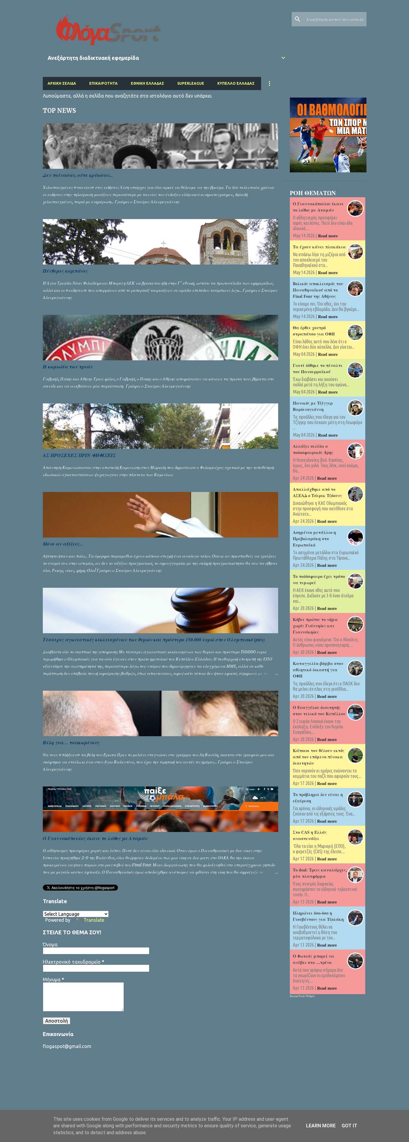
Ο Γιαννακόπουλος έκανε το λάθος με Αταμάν (95, 838)
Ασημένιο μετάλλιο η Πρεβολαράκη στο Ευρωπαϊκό (314, 538)
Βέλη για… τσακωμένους (71, 742)
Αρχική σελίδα (62, 83)
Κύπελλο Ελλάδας (236, 83)
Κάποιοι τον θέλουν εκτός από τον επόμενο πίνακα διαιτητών (318, 756)
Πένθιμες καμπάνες (65, 271)
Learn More (321, 1126)
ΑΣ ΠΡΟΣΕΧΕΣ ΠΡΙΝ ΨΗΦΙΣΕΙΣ (79, 455)
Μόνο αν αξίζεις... (63, 543)
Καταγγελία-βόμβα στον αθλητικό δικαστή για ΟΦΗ (318, 669)
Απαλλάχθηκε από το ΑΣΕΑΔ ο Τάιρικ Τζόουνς (317, 492)
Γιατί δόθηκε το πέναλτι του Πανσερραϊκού (318, 368)
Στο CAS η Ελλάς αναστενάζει (310, 835)
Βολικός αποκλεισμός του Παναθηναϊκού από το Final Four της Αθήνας (318, 289)
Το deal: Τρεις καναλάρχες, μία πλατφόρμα (320, 873)
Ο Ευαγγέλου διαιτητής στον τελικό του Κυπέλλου (319, 710)
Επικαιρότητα (103, 83)
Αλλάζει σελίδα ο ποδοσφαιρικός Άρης (313, 449)
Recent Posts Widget (302, 996)
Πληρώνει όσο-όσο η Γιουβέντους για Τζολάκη (318, 916)
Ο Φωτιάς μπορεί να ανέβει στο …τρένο (313, 959)
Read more (328, 236)
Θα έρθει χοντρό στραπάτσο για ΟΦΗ (314, 330)
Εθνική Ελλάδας (147, 83)
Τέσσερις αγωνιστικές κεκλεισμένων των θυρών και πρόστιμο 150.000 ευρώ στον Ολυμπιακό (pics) (154, 639)
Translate (94, 920)
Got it (349, 1126)
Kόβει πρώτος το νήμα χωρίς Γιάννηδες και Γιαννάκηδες (315, 625)
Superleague (190, 83)
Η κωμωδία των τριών (68, 366)
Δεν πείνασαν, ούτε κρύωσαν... (78, 175)
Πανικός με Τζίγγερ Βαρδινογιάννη (313, 406)
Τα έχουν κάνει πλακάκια (319, 247)
